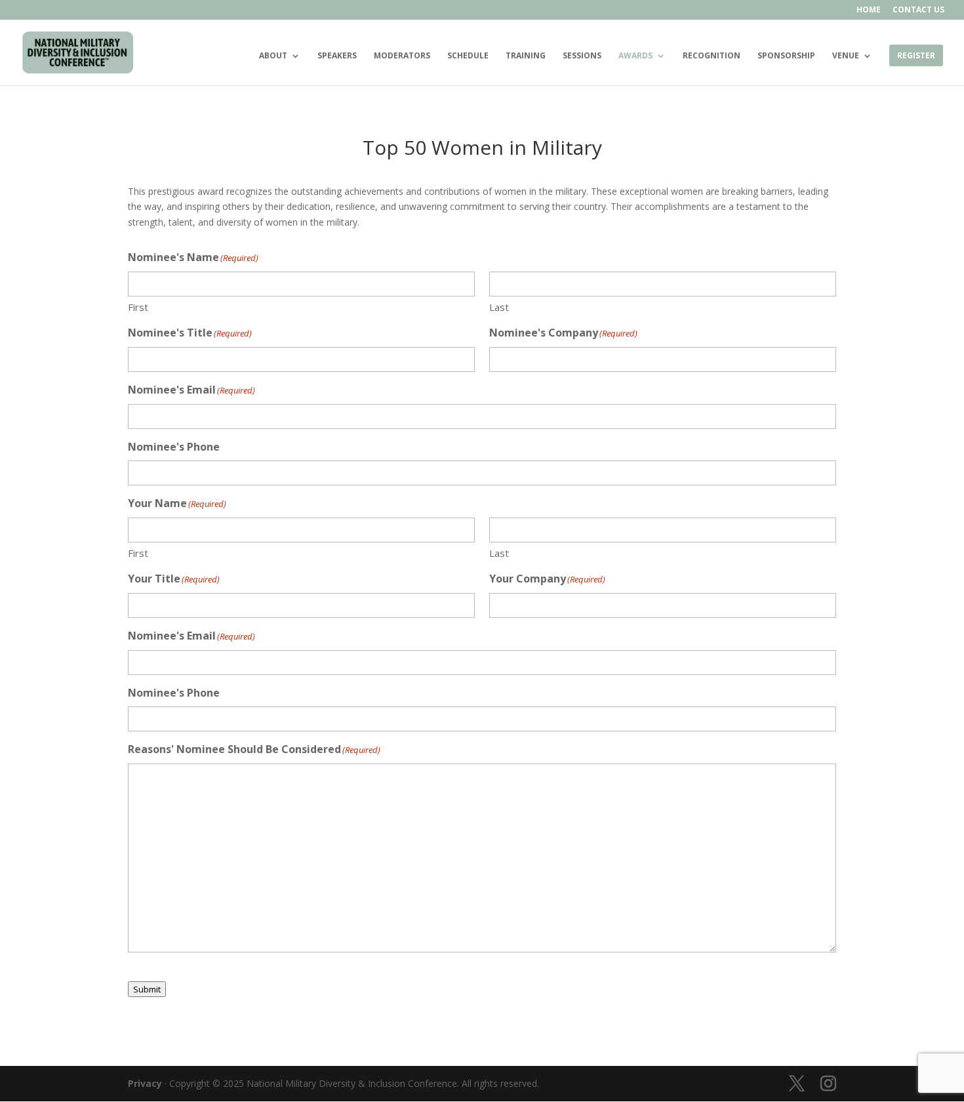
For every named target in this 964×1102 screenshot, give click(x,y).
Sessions (582, 56)
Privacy (145, 1083)
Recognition (711, 56)
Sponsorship (786, 56)
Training (526, 56)
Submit (147, 989)
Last (499, 307)
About (273, 56)
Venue (845, 56)
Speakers (337, 56)
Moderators (402, 56)
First (138, 307)
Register (916, 56)
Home (868, 10)
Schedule (468, 56)
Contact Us (918, 10)
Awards (635, 56)
